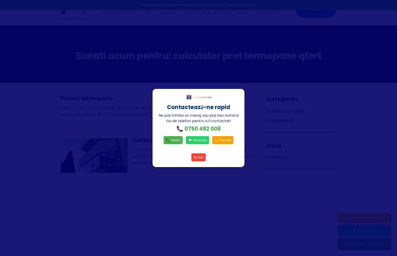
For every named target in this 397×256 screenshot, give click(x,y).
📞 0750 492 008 (198, 128)
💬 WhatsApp (197, 140)
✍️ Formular (223, 140)
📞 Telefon (173, 140)
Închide (198, 157)
